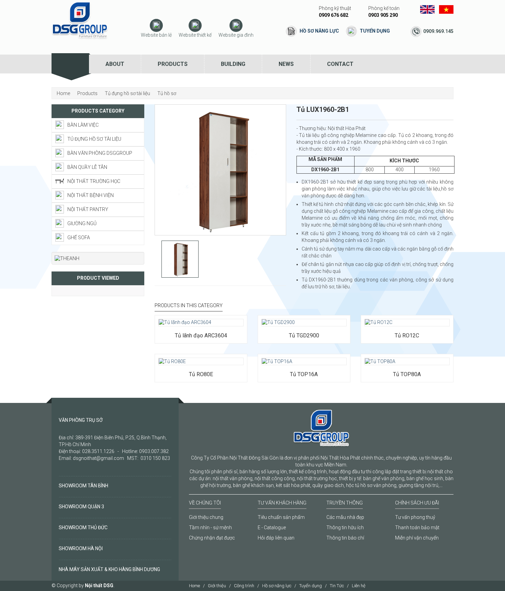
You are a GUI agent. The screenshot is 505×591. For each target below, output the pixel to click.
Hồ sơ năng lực (319, 31)
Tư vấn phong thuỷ (415, 517)
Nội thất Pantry (87, 209)
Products (173, 64)
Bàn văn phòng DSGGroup (99, 153)
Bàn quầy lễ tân (87, 167)
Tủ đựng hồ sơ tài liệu (94, 139)
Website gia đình (236, 35)
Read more (179, 315)
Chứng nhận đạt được (212, 538)
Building (233, 64)
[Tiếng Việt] (446, 9)
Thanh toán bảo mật (417, 527)
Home (194, 585)
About (114, 64)
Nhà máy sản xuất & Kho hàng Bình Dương (109, 569)
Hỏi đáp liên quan (276, 538)
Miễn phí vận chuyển (417, 538)
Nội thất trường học (93, 181)
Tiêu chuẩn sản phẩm (281, 517)
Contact (340, 64)
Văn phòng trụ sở (81, 420)
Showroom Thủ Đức (83, 527)
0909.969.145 (438, 31)
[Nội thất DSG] (80, 20)
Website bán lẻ (156, 35)
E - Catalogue (272, 527)
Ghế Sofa (78, 237)
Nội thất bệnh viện (90, 195)
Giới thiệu (217, 585)
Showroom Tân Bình (83, 485)
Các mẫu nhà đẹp (345, 517)
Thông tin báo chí (345, 538)
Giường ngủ (82, 223)
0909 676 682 (333, 15)
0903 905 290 (383, 15)
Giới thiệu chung (206, 517)
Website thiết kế (195, 35)
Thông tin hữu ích (345, 527)
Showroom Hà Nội (81, 548)
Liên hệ (359, 585)
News (286, 64)
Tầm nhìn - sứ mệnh (210, 527)
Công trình (244, 585)
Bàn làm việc (83, 125)
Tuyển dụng (375, 31)
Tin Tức (337, 585)
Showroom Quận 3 (81, 506)
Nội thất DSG (99, 585)
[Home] (70, 64)
